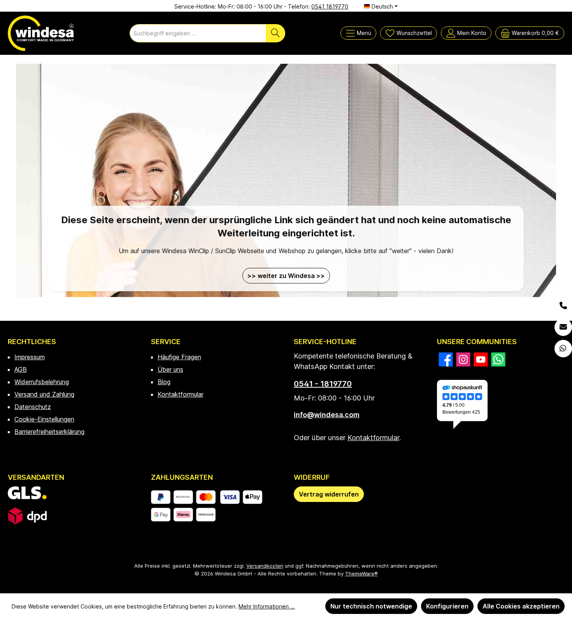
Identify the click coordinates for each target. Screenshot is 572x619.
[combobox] (198, 33)
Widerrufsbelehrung (41, 382)
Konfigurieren (447, 606)
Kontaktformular (181, 394)
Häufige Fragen (179, 357)
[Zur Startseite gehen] (41, 33)
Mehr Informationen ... (267, 606)
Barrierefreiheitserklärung (49, 431)
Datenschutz (32, 407)
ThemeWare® (361, 573)
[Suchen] (275, 33)
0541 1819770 (329, 6)
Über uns (170, 369)
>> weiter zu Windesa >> (286, 276)
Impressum (29, 357)
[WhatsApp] (563, 348)
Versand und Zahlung (44, 394)
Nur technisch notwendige (371, 606)
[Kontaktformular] (563, 327)
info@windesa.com (327, 415)
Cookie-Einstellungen (44, 419)
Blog (164, 382)
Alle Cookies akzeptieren (521, 606)
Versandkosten (264, 566)
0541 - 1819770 (323, 383)
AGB (20, 369)
